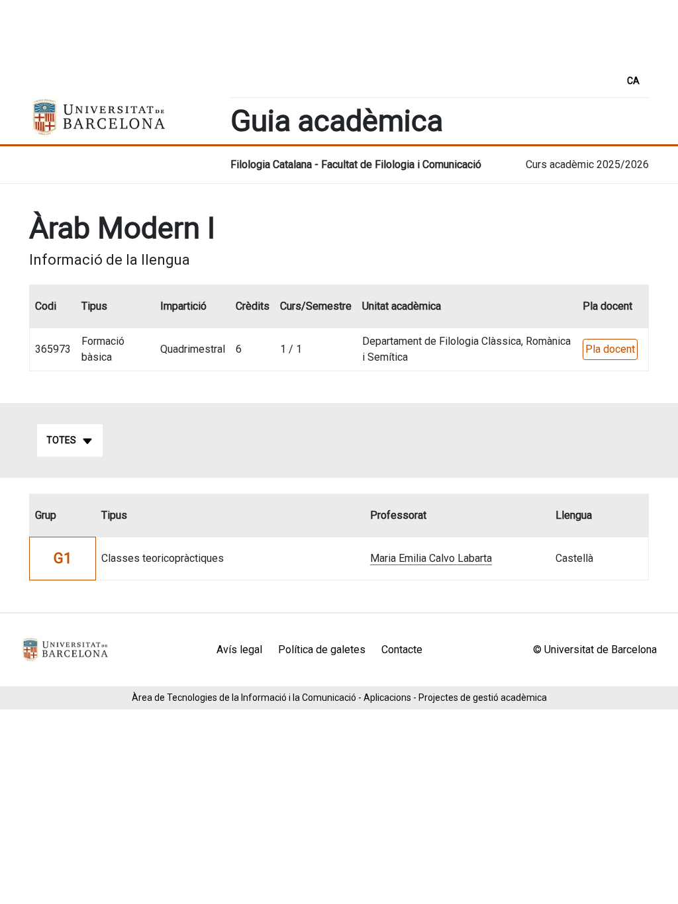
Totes (61, 440)
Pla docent (610, 349)
